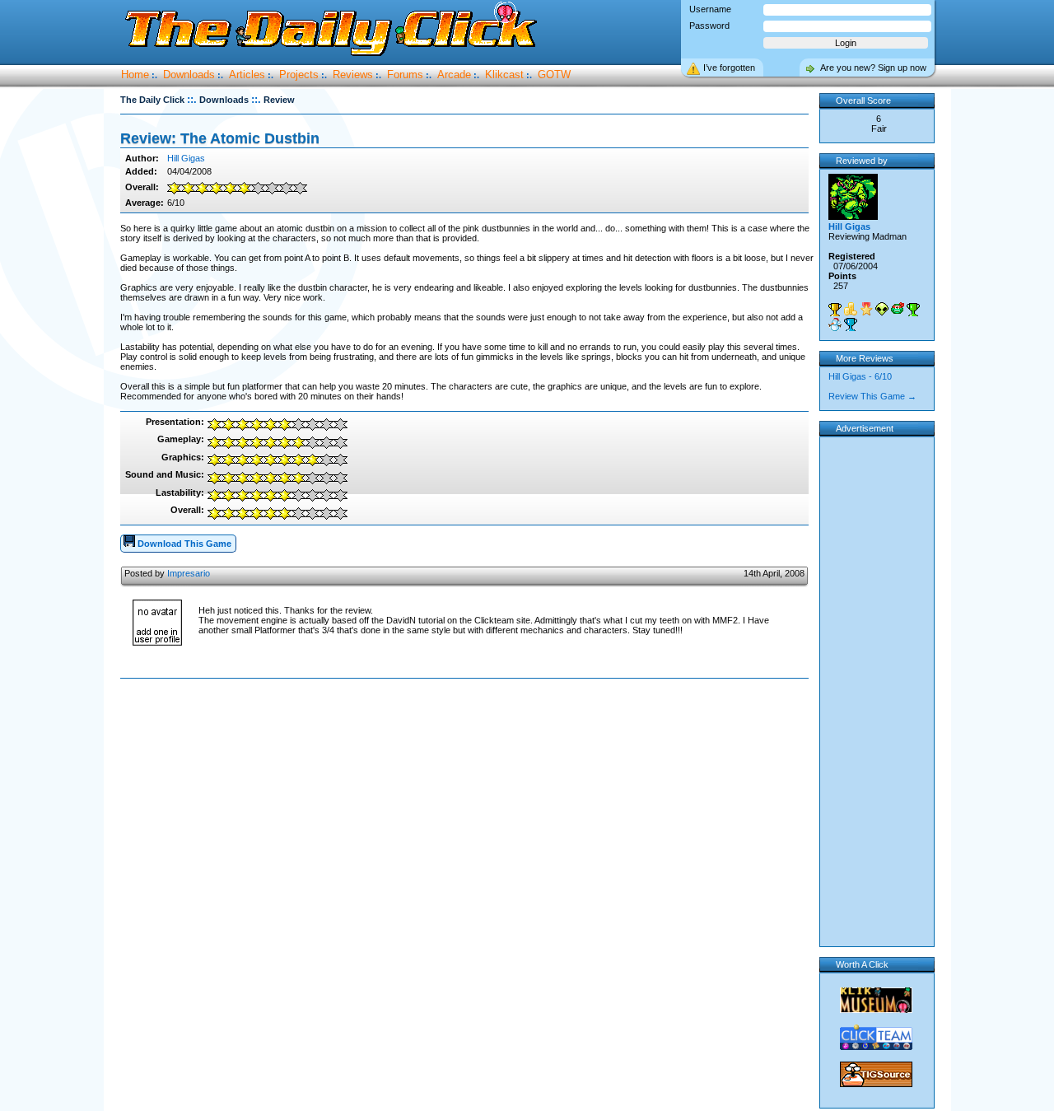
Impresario (188, 573)
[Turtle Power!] (897, 308)
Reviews (353, 74)
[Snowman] (835, 324)
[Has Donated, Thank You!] (850, 308)
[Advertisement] (467, 731)
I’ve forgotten (729, 67)
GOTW (554, 74)
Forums (405, 74)
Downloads (189, 74)
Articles (247, 74)
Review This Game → (872, 396)
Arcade (454, 74)
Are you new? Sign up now (873, 67)
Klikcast (504, 74)
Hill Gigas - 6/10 (860, 376)
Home (135, 74)
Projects (299, 74)
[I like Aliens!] (881, 308)
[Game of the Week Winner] (835, 309)
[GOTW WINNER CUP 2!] (913, 309)
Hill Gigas (186, 158)
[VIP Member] (866, 308)
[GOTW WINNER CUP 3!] (850, 324)
